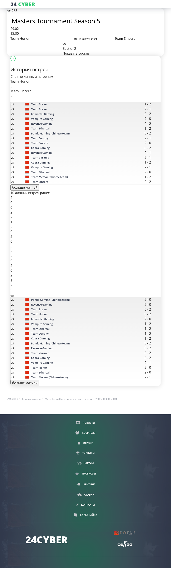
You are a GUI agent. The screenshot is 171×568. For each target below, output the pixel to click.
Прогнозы (88, 473)
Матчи (89, 463)
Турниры (88, 453)
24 (22, 4)
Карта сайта (88, 515)
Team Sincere (125, 38)
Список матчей (31, 399)
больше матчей (25, 187)
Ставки (89, 494)
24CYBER (12, 399)
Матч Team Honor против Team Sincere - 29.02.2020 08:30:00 (81, 399)
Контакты (88, 505)
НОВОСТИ (88, 423)
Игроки (87, 443)
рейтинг (89, 484)
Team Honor (20, 38)
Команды (88, 433)
